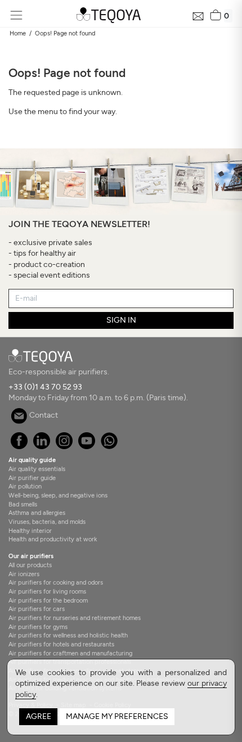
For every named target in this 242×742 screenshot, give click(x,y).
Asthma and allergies (36, 513)
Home (18, 33)
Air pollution (25, 486)
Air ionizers (23, 574)
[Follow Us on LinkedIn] (41, 446)
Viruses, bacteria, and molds (47, 522)
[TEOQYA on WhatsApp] (108, 446)
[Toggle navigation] (16, 15)
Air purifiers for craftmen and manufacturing (70, 653)
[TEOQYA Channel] (86, 446)
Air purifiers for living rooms (47, 591)
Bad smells (22, 504)
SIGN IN (121, 320)
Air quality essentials (36, 469)
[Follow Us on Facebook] (18, 446)
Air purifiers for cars (36, 609)
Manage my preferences (117, 716)
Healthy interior (30, 531)
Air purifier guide (32, 478)
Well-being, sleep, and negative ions (57, 495)
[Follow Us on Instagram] (63, 446)
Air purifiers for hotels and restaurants (61, 644)
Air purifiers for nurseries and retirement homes (74, 618)
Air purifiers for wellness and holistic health (68, 635)
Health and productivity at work (52, 539)
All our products (30, 565)
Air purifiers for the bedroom (48, 600)
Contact (43, 415)
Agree (38, 716)
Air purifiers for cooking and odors (55, 582)
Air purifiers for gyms (38, 627)
